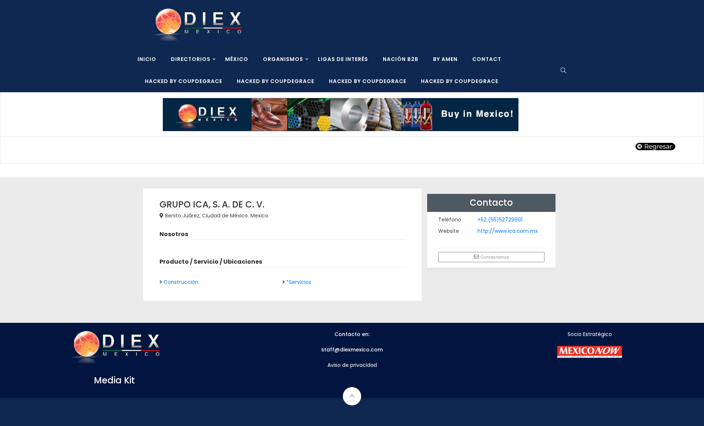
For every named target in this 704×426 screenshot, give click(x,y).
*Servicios (298, 282)
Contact (486, 59)
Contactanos (494, 257)
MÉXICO (236, 59)
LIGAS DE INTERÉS (343, 59)
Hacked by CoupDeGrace (183, 81)
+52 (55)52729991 (499, 219)
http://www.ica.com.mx (507, 231)
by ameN (445, 59)
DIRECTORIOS (190, 59)
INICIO (147, 59)
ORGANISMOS (283, 59)
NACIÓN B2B (400, 59)
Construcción (181, 282)
